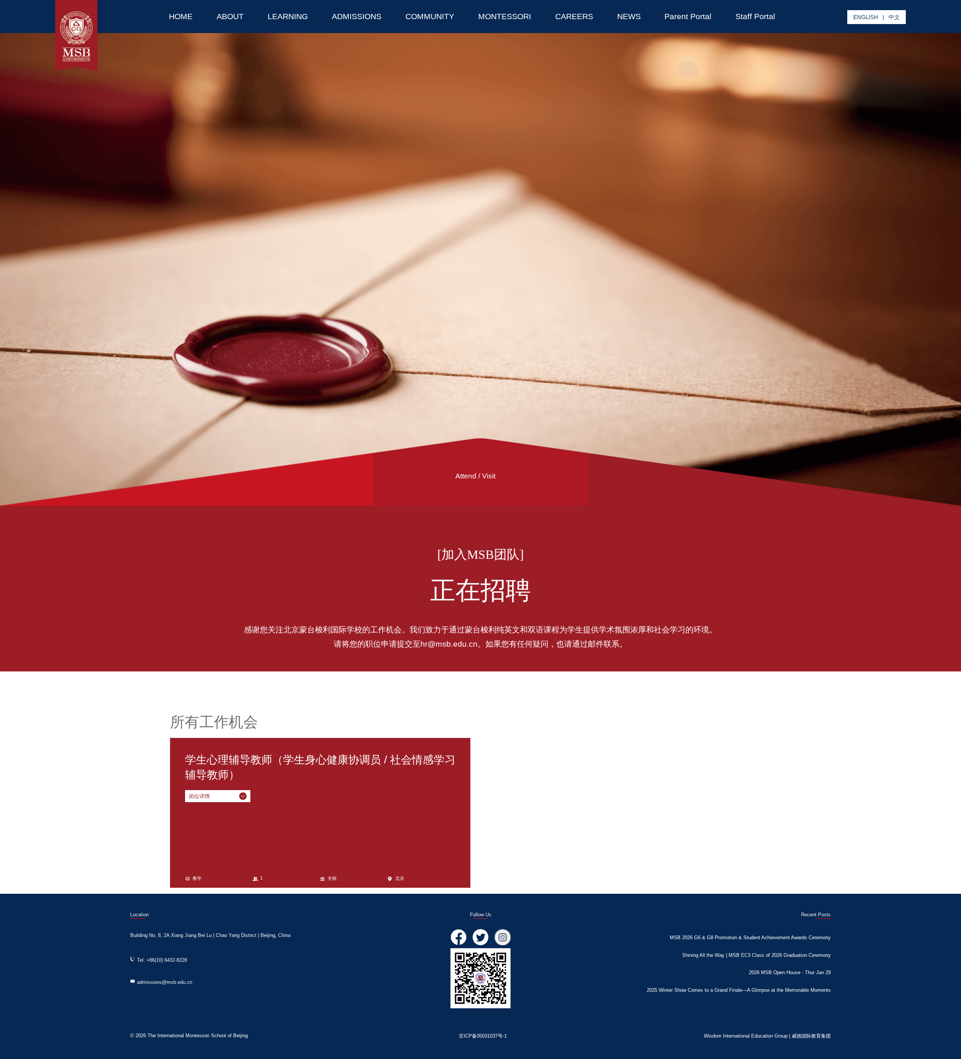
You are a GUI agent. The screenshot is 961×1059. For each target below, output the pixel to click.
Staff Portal (755, 16)
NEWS (629, 16)
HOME (181, 16)
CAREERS (574, 16)
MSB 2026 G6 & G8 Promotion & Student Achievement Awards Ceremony (750, 937)
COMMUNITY (429, 16)
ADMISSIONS (356, 16)
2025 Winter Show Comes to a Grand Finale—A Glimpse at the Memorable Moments (739, 990)
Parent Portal (687, 16)
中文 (894, 17)
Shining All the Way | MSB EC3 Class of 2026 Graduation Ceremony (756, 955)
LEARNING (288, 16)
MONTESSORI (504, 16)
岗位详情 (199, 796)
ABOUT (230, 16)
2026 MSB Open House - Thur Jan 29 (790, 972)
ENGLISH (865, 17)
